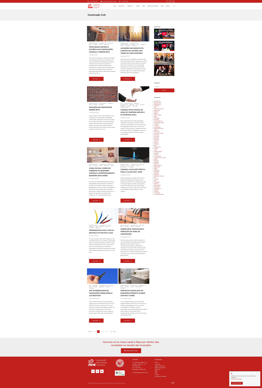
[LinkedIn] (173, 1)
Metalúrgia (157, 167)
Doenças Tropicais (159, 133)
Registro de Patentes (160, 367)
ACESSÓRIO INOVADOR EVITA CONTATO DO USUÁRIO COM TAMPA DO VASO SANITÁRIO (132, 50)
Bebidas (156, 112)
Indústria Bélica (158, 151)
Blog (162, 6)
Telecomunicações (124, 107)
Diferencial (110, 43)
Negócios (156, 170)
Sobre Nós (121, 6)
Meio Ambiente (123, 166)
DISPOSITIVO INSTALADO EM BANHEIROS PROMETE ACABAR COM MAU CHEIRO (132, 293)
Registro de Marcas (160, 366)
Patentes (156, 173)
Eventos (156, 142)
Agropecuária (157, 102)
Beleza (155, 113)
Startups (156, 191)
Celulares (156, 119)
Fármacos (156, 144)
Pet (155, 177)
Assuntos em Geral (93, 43)
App (121, 103)
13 (111, 331)
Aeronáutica (157, 101)
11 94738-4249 (124, 1)
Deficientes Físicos (124, 44)
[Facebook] (167, 1)
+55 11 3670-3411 (94, 1)
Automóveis (136, 103)
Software (129, 106)
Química (112, 165)
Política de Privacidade (160, 376)
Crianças (156, 125)
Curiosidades (157, 127)
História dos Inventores (153, 6)
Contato (167, 6)
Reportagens (157, 185)
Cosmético (156, 124)
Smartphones (157, 188)
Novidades (106, 44)
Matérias (156, 160)
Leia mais (95, 79)
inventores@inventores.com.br (109, 1)
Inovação (95, 44)
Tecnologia (135, 106)
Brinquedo (156, 118)
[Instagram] (170, 1)
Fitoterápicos (157, 147)
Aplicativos (157, 369)
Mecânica (156, 162)
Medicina (156, 163)
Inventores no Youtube (160, 157)
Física (155, 145)
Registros (129, 6)
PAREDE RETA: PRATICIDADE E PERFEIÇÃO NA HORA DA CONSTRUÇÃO (132, 231)
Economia (122, 165)
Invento (101, 44)
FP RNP (156, 148)
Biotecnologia (157, 115)
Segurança (134, 45)
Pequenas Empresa (159, 176)
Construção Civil (102, 43)
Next (114, 331)
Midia (155, 168)
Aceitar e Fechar (236, 383)
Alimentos (156, 106)
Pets (155, 180)
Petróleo (156, 179)
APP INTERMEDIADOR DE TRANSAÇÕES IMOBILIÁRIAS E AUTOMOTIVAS (100, 293)
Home (114, 6)
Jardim (155, 159)
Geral (90, 44)
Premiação (156, 182)
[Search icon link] (173, 6)
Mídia (143, 6)
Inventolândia (139, 286)
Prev (90, 331)
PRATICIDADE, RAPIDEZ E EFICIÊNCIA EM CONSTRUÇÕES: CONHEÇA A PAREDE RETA (101, 49)
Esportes (156, 141)
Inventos (138, 6)
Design (109, 225)
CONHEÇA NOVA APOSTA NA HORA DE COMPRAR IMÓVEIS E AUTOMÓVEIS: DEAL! (132, 112)
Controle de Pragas (159, 122)
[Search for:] (164, 86)
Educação (156, 138)
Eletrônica (156, 139)
